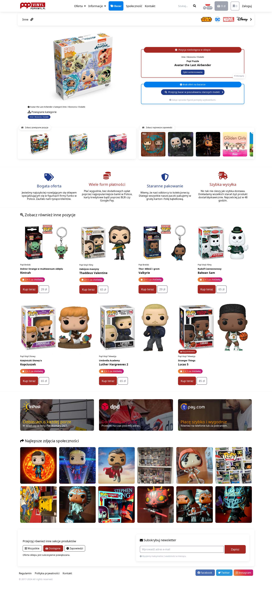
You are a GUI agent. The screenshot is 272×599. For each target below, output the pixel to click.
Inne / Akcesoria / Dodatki (39, 117)
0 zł (223, 6)
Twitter (225, 572)
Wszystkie (33, 548)
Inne (25, 19)
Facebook (206, 572)
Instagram (244, 572)
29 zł (44, 289)
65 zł (103, 289)
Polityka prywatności (47, 573)
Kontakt (150, 6)
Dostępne (54, 548)
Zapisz (235, 549)
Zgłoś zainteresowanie (193, 72)
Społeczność (134, 6)
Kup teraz (29, 289)
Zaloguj (247, 6)
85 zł (202, 381)
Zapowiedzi (76, 548)
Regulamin (25, 573)
